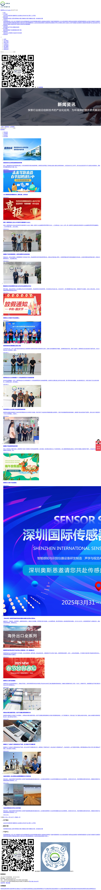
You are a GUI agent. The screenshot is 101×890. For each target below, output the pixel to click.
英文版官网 (11, 888)
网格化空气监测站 (44, 888)
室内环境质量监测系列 (35, 21)
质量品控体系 (16, 27)
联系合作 (5, 34)
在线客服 (40, 87)
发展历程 (10, 15)
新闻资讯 (5, 31)
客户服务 (5, 28)
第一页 (5, 817)
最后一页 (18, 817)
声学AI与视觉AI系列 (60, 22)
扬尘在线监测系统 (35, 888)
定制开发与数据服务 (25, 24)
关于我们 (5, 14)
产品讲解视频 (13, 30)
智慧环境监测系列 (7, 22)
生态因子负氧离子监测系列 (93, 21)
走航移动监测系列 (45, 21)
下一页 (14, 817)
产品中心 (5, 19)
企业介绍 (5, 15)
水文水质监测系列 (64, 21)
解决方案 (5, 17)
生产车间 (10, 27)
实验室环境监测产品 (87, 22)
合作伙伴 (24, 15)
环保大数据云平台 (18, 888)
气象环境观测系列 (55, 21)
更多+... (47, 836)
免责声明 (3, 882)
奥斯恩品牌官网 (4, 888)
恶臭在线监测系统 (53, 888)
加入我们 (29, 15)
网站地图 (8, 882)
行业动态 (15, 32)
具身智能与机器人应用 (8, 18)
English (9, 10)
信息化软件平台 (96, 22)
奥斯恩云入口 (4, 10)
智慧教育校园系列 (82, 21)
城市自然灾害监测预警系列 (27, 22)
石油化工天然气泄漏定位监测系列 (74, 22)
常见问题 (19, 32)
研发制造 (5, 25)
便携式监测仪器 (71, 888)
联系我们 (3, 129)
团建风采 (15, 15)
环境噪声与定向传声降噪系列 (23, 21)
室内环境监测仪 (79, 888)
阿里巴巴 (93, 888)
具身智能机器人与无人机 (9, 21)
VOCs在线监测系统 (62, 888)
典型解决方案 (18, 18)
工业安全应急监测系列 (39, 22)
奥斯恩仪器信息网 (87, 888)
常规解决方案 (31, 18)
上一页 (8, 817)
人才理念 (33, 15)
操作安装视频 (6, 30)
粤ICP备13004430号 (34, 881)
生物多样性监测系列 (50, 22)
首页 (4, 12)
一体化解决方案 (39, 18)
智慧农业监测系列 (73, 21)
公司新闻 (10, 32)
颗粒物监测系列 (16, 22)
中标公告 (5, 32)
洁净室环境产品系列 (15, 24)
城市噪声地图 (6, 24)
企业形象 (19, 15)
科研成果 (5, 27)
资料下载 (19, 30)
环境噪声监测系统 (27, 888)
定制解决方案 (24, 18)
